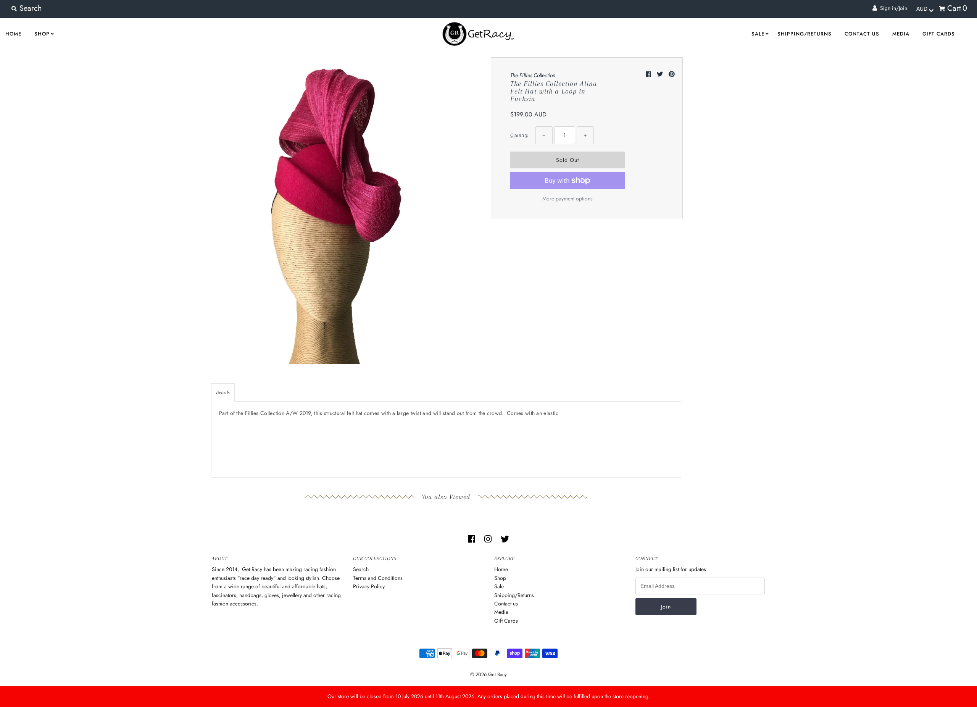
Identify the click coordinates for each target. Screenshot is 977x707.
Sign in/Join (892, 8)
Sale (757, 33)
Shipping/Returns (804, 33)
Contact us (862, 33)
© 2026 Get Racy (488, 674)
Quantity (519, 135)
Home (501, 569)
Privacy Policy (369, 586)
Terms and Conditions (378, 578)
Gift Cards (938, 33)
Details (223, 392)
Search (361, 569)
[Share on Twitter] (661, 74)
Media (900, 33)
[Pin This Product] (672, 74)
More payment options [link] (567, 198)
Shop (42, 33)
